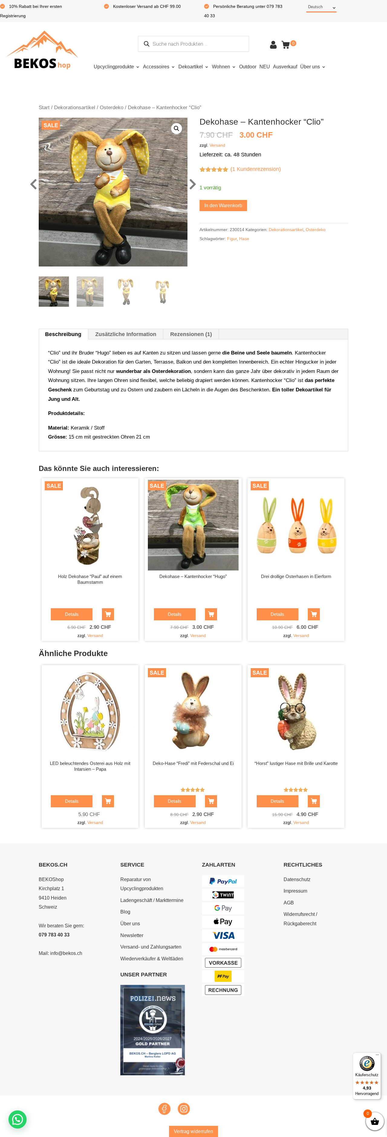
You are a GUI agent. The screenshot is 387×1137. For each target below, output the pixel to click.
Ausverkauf (285, 66)
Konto (273, 44)
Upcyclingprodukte (114, 66)
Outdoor (247, 66)
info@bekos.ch (66, 953)
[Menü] (377, 1056)
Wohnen (221, 66)
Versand (217, 145)
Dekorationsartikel (74, 107)
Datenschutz (297, 879)
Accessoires (156, 66)
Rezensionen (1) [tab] (191, 334)
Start (44, 107)
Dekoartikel (190, 66)
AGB (289, 902)
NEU (264, 66)
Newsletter (131, 935)
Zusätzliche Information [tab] (125, 334)
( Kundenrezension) (255, 169)
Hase (244, 238)
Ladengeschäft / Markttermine (152, 900)
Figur (232, 238)
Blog (125, 911)
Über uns (310, 66)
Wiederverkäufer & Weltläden (151, 958)
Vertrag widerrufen (193, 1131)
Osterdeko (111, 107)
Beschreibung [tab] (63, 334)
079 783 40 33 (54, 934)
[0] (285, 44)
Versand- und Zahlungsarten (150, 946)
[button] (176, 128)
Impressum (295, 891)
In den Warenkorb (223, 205)
